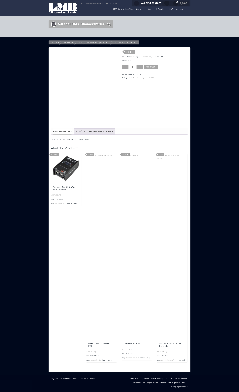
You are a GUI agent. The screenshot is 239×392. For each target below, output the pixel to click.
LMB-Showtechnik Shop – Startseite (128, 9)
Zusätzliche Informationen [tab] (94, 131)
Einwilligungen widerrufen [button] (179, 386)
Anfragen (150, 67)
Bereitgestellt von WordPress (60, 378)
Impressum (134, 378)
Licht (80, 42)
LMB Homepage (176, 9)
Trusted (80, 378)
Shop (150, 9)
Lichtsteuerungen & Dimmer (99, 42)
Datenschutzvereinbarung (179, 378)
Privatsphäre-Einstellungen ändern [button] (145, 382)
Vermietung (69, 42)
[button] (187, 9)
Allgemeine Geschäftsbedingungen (154, 378)
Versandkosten (145, 56)
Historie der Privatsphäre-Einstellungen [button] (174, 382)
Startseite (54, 42)
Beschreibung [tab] (62, 131)
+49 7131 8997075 (151, 3)
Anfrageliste (161, 9)
